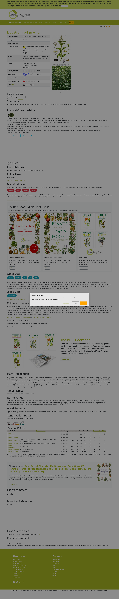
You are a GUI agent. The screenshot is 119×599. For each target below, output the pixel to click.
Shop (54, 22)
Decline (75, 303)
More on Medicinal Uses (20, 200)
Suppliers (60, 22)
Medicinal (100, 431)
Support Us (55, 563)
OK (83, 303)
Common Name (40, 431)
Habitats (15, 575)
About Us (55, 575)
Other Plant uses (18, 563)
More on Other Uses (19, 299)
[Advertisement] (104, 62)
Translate (20, 99)
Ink (30, 277)
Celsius (9, 327)
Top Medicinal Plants (19, 571)
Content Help (56, 560)
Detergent (26, 190)
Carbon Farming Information (22, 317)
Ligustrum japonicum (14, 440)
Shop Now (83, 268)
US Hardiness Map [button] (27, 136)
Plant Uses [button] (47, 22)
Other (104, 431)
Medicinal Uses (17, 561)
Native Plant (34, 22)
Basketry (10, 277)
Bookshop (55, 561)
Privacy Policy (66, 303)
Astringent (11, 190)
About (41, 22)
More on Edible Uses (19, 180)
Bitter (18, 190)
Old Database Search (58, 569)
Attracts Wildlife (12, 295)
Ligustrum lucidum (13, 443)
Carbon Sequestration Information (41, 317)
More (12, 268)
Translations (16, 577)
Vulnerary (33, 190)
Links (54, 567)
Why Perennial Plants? (19, 567)
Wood (36, 277)
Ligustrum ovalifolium (14, 449)
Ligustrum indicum (13, 437)
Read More (13, 484)
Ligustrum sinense (13, 451)
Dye (25, 277)
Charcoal (18, 277)
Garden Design (17, 573)
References (10, 180)
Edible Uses (16, 560)
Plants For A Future (14, 23)
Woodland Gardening (19, 565)
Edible (95, 431)
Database (26, 22)
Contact (54, 573)
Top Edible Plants (18, 569)
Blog (66, 22)
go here (39, 534)
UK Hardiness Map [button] (14, 136)
